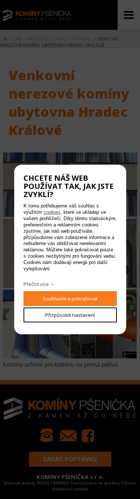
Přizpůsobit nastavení (70, 315)
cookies (52, 212)
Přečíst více (36, 284)
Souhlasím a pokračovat (70, 298)
